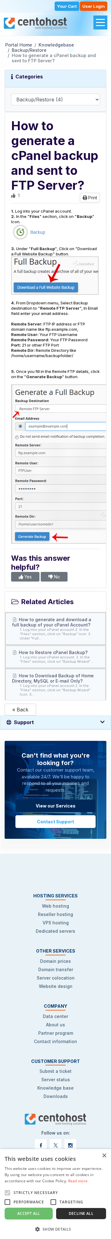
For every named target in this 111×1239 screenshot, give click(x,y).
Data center (55, 1016)
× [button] (104, 1155)
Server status (55, 1079)
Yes (27, 576)
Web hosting (55, 906)
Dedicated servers (55, 931)
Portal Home (18, 44)
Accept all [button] (28, 1213)
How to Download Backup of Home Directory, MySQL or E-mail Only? (53, 685)
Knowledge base (55, 1088)
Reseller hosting (55, 914)
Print (92, 197)
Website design (55, 986)
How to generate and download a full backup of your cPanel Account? (51, 628)
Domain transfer (55, 969)
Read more (78, 1181)
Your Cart (67, 6)
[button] (55, 1229)
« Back (20, 709)
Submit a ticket (55, 1071)
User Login (93, 6)
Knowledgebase (56, 44)
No (56, 576)
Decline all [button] (81, 1213)
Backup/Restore (29, 50)
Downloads (55, 1096)
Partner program (55, 1033)
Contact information (55, 1041)
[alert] (55, 1194)
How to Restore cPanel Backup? (55, 657)
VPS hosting (56, 922)
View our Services (56, 805)
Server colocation (56, 977)
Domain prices (55, 961)
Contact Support (55, 821)
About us (55, 1024)
